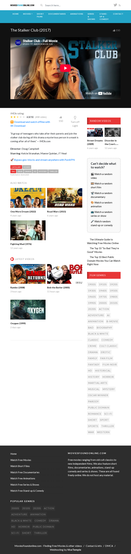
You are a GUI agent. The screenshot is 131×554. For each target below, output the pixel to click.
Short (92, 419)
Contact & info (94, 545)
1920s (114, 284)
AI (108, 315)
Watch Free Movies (20, 460)
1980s (114, 296)
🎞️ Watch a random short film (101, 185)
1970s (103, 296)
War (91, 432)
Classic (93, 339)
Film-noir (110, 364)
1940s (103, 290)
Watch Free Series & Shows (24, 484)
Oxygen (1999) (18, 323)
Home (16, 14)
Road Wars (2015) (56, 211)
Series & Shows (91, 16)
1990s (92, 302)
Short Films (40, 15)
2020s (92, 309)
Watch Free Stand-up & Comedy (27, 490)
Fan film (106, 358)
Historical (103, 370)
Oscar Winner (98, 395)
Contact (118, 14)
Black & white (98, 333)
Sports (93, 426)
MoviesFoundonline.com (28, 545)
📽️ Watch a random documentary (101, 194)
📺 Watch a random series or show (101, 213)
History (93, 376)
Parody (93, 401)
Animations (76, 14)
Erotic (106, 352)
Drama (28, 171)
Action (104, 309)
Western (103, 432)
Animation (95, 321)
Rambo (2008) (17, 287)
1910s (103, 284)
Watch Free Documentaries (24, 472)
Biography (104, 327)
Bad (91, 327)
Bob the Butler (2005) (58, 287)
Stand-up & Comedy (104, 16)
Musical (94, 389)
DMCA (109, 545)
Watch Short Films (20, 466)
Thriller (53, 171)
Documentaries (57, 14)
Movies (27, 14)
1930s (92, 290)
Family (92, 358)
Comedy (107, 339)
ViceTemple (74, 549)
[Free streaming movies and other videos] (22, 5)
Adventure (96, 315)
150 (118, 30)
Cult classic (108, 345)
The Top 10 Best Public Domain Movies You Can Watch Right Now (103, 261)
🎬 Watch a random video (101, 175)
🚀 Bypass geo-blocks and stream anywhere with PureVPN (42, 159)
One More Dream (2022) (23, 211)
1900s (92, 284)
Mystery (43, 171)
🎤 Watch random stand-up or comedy (102, 223)
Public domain (98, 407)
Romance (94, 413)
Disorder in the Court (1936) (111, 144)
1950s (114, 290)
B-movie (112, 321)
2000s (103, 302)
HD (35, 171)
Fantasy (94, 364)
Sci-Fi (108, 413)
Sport (104, 419)
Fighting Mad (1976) (21, 244)
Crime (92, 345)
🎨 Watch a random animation (101, 204)
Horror (108, 376)
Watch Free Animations (22, 478)
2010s (20, 171)
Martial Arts (97, 382)
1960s (92, 296)
